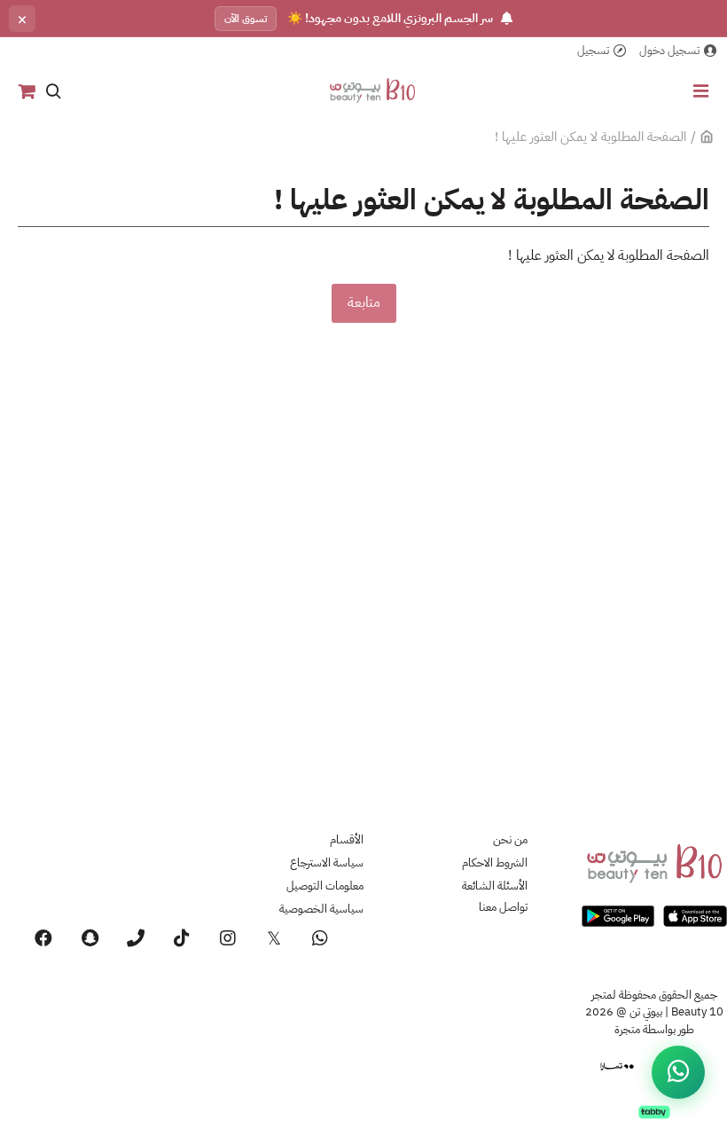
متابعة (364, 302)
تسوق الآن (245, 19)
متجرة (627, 1029)
